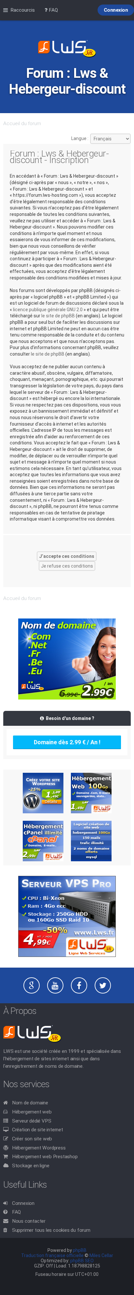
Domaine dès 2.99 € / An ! (67, 742)
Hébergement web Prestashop (45, 1157)
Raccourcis (22, 10)
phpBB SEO (82, 1260)
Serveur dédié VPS (31, 1121)
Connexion (23, 1203)
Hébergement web (32, 1112)
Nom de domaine (30, 1103)
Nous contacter (29, 1221)
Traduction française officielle (52, 1255)
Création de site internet (37, 1130)
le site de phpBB (58, 315)
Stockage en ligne (30, 1166)
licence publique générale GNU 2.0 (48, 309)
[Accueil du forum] (67, 49)
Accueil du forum (22, 123)
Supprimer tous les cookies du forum (51, 1230)
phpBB (80, 1250)
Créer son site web (32, 1139)
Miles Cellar (101, 1255)
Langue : (79, 138)
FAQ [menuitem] (52, 10)
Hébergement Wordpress (39, 1148)
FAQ (16, 1212)
